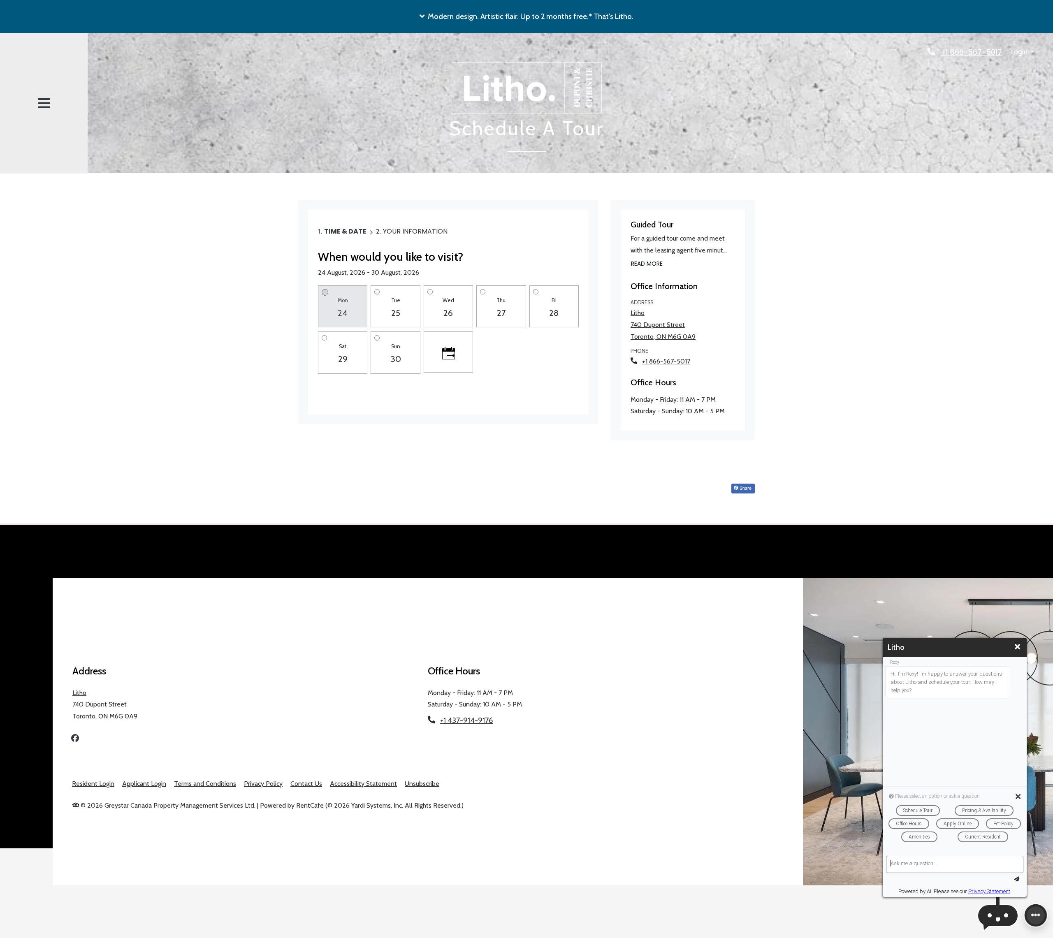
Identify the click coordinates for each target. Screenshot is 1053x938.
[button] (526, 16)
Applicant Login (144, 783)
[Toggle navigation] (44, 103)
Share (744, 487)
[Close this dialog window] (1017, 647)
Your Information (415, 231)
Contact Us (306, 783)
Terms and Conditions (205, 783)
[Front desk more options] (1036, 915)
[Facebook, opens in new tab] (75, 739)
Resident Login (93, 783)
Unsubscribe (422, 783)
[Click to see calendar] (448, 352)
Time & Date (345, 231)
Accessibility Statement (363, 783)
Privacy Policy (263, 783)
